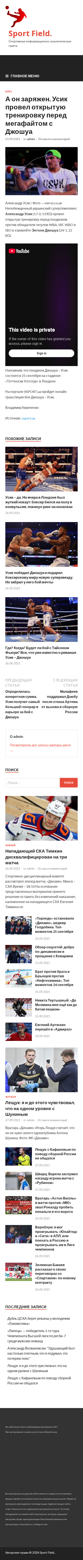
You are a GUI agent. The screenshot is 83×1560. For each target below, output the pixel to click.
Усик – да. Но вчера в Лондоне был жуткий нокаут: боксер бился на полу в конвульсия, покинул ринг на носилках (39, 502)
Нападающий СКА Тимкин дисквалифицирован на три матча (36, 856)
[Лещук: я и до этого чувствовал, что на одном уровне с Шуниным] (41, 1093)
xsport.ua (28, 418)
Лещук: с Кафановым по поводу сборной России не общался (55, 1153)
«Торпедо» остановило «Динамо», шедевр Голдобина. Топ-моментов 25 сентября (54, 924)
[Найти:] (41, 782)
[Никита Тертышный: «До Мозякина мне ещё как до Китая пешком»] (18, 1015)
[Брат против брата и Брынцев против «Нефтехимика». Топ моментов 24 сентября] (18, 986)
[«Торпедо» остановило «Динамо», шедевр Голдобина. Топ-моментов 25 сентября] (18, 933)
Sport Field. (30, 33)
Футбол (10, 1097)
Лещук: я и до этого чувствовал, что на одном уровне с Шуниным (40, 1108)
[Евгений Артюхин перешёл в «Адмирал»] (18, 1040)
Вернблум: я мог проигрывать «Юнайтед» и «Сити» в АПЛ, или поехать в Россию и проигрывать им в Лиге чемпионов (56, 1238)
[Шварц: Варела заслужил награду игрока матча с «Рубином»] (18, 1189)
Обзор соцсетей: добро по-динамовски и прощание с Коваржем (54, 951)
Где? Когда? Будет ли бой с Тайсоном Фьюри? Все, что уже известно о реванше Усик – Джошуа (40, 652)
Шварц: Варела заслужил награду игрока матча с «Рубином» (56, 1178)
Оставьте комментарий (54, 139)
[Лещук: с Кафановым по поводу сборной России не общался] (18, 1164)
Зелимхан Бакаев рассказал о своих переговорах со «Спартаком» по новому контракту (55, 1273)
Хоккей (10, 845)
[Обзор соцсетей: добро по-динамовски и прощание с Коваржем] (18, 962)
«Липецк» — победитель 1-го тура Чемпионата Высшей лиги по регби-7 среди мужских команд (36, 1336)
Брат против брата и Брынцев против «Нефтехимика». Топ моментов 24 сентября (54, 978)
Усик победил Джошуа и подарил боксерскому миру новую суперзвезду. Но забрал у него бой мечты (39, 577)
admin (31, 139)
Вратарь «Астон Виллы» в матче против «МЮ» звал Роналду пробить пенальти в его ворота (56, 1204)
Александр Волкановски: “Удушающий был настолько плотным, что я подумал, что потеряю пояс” (41, 1353)
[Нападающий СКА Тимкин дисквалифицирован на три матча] (41, 841)
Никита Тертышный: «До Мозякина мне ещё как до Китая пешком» (56, 1004)
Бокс (8, 91)
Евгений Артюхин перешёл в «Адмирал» (53, 1027)
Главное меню (25, 76)
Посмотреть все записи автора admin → (40, 747)
